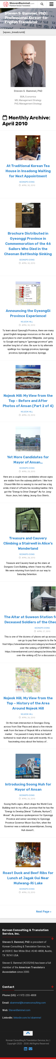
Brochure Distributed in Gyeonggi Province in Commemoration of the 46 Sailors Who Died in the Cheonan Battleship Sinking (28, 243)
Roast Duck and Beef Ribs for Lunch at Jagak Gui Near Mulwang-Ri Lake (28, 878)
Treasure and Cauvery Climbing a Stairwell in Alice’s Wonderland (28, 543)
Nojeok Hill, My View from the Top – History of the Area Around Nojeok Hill (28, 703)
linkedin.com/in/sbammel (27, 1017)
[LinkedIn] (25, 1049)
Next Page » (43, 911)
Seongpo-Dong (27, 182)
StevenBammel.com (19, 1010)
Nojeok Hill (27, 322)
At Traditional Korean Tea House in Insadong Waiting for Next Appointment (28, 171)
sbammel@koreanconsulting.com (28, 1002)
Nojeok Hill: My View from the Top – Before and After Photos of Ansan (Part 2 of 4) (28, 401)
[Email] (30, 1049)
